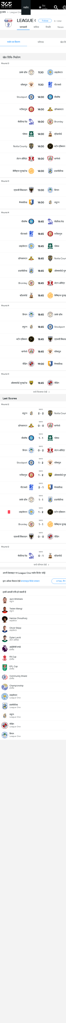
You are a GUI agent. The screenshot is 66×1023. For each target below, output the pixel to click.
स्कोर (26, 7)
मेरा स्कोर (44, 7)
